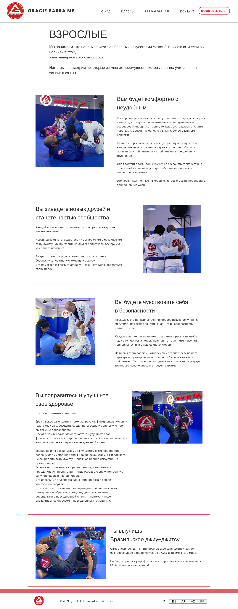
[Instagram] (163, 601)
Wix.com (107, 601)
